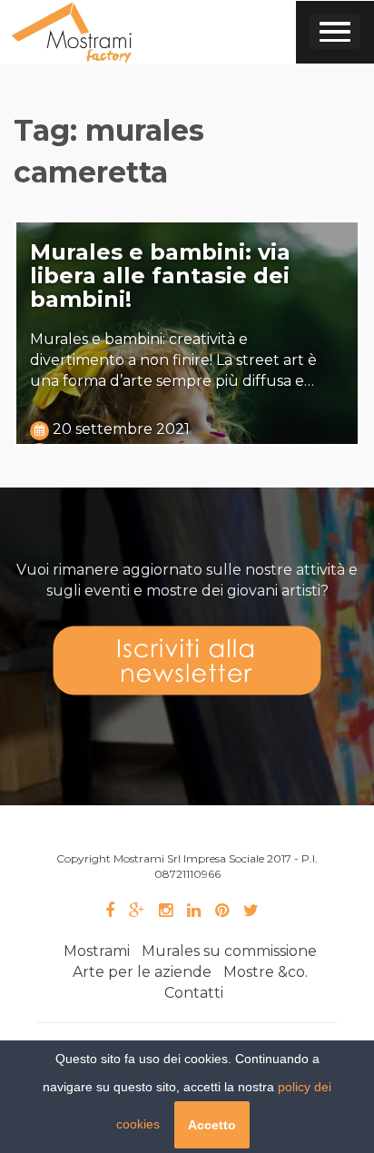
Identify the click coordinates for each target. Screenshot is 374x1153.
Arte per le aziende (142, 972)
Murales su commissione (229, 951)
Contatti (193, 992)
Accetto (212, 1125)
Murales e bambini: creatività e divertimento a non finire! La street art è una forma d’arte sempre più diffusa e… (173, 359)
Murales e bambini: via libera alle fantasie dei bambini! (160, 275)
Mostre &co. (265, 972)
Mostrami (97, 951)
